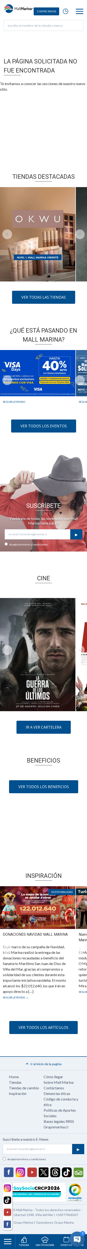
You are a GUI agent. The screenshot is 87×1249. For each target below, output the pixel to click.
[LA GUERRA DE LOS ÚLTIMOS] (37, 654)
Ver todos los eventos (43, 426)
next (80, 234)
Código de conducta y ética (61, 1102)
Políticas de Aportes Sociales (60, 1113)
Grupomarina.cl (56, 1127)
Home (14, 1076)
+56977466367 (67, 1215)
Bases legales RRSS (59, 1121)
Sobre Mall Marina (59, 1082)
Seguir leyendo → (16, 997)
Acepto (28, 544)
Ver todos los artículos (43, 1027)
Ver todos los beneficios (43, 786)
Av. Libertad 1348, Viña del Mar (31, 1215)
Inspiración (17, 1093)
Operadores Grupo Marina (55, 1222)
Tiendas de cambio (24, 1088)
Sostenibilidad (62, 892)
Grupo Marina (23, 1222)
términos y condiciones (33, 544)
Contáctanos (54, 1088)
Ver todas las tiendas (43, 297)
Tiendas (15, 1082)
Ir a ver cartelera (43, 727)
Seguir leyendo (14, 401)
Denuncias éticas (57, 1093)
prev (7, 234)
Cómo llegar (53, 1076)
